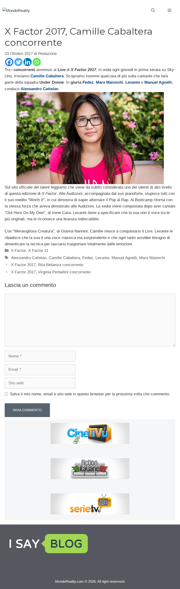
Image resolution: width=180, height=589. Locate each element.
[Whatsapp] (37, 62)
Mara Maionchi (152, 258)
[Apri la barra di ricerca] (153, 10)
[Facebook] (9, 62)
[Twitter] (18, 62)
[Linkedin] (27, 62)
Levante (102, 258)
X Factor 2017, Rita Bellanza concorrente (47, 265)
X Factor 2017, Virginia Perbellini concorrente (50, 272)
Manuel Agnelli (124, 258)
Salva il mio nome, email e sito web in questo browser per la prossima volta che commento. (90, 394)
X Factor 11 (38, 250)
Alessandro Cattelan (28, 258)
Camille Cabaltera (64, 258)
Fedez (88, 82)
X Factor (18, 250)
